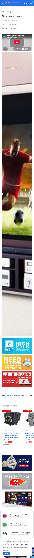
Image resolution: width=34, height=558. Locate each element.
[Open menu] (2, 2)
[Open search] (24, 3)
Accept (6, 553)
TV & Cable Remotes (11, 24)
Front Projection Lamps (12, 12)
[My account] (27, 3)
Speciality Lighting (10, 20)
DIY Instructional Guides (12, 29)
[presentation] (3, 194)
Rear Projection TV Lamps (13, 16)
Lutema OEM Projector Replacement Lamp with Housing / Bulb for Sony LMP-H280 (11, 436)
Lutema (6, 430)
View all (29, 406)
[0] (31, 3)
